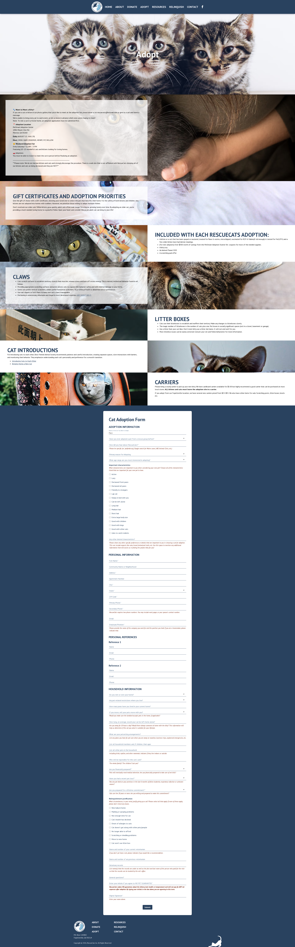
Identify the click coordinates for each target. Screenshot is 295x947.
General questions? (116, 877)
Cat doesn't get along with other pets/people (129, 827)
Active (114, 474)
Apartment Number (116, 579)
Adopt (144, 7)
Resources (159, 7)
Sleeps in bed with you (120, 498)
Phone (111, 659)
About (119, 7)
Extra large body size (120, 517)
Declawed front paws (120, 482)
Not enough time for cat (121, 816)
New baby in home (119, 808)
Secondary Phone (115, 609)
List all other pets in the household (123, 750)
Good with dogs (118, 525)
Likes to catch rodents (120, 533)
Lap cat (114, 494)
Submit (147, 907)
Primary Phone (114, 603)
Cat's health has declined (121, 819)
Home (108, 7)
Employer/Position (116, 624)
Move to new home (119, 839)
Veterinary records (116, 865)
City (110, 585)
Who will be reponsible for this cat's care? (125, 760)
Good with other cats (120, 529)
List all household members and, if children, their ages (130, 744)
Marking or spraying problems (123, 812)
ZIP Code (112, 597)
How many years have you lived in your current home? (130, 706)
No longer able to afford (121, 831)
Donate (132, 7)
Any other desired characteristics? (122, 539)
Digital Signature (115, 895)
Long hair (115, 505)
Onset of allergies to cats (122, 823)
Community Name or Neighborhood (122, 567)
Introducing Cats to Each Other (24, 361)
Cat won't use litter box (121, 843)
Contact (192, 7)
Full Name (113, 561)
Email (111, 618)
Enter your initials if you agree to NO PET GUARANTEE (130, 883)
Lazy (113, 478)
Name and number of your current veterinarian (127, 849)
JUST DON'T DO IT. (84, 295)
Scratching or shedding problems (124, 835)
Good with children (119, 521)
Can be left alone (118, 502)
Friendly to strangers (120, 490)
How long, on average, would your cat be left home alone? (132, 722)
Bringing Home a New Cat (22, 364)
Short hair (115, 513)
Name (111, 647)
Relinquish (176, 7)
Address (112, 573)
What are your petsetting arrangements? (125, 734)
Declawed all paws (119, 486)
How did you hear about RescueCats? (123, 445)
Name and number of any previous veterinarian (127, 859)
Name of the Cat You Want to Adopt (119, 430)
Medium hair (116, 509)
